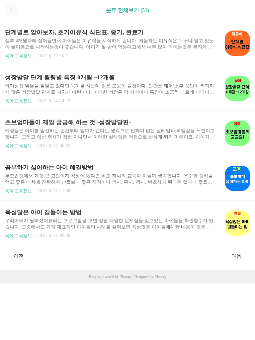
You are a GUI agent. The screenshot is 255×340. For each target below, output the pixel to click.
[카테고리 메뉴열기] (243, 10)
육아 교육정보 (18, 55)
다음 (236, 256)
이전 (19, 256)
